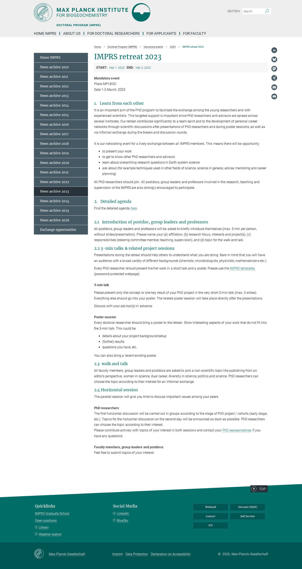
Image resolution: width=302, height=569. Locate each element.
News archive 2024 (54, 201)
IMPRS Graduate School (52, 514)
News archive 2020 (54, 163)
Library (44, 527)
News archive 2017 (54, 134)
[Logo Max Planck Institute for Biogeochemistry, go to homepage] (111, 12)
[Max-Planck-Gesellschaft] (41, 554)
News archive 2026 (54, 220)
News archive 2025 (54, 211)
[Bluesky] (274, 59)
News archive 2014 (54, 105)
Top (262, 489)
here (134, 208)
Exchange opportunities (58, 230)
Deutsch (233, 11)
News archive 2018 (54, 144)
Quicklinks (45, 506)
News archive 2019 (54, 153)
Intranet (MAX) (247, 507)
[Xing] (274, 78)
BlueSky (122, 521)
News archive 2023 (54, 191)
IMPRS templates (242, 268)
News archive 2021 (54, 172)
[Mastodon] (274, 69)
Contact (210, 516)
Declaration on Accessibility (171, 554)
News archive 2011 (54, 77)
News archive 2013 (54, 96)
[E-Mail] (274, 87)
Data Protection (137, 554)
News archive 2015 (54, 115)
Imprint (117, 554)
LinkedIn (123, 514)
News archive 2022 (54, 182)
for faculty (194, 33)
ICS (211, 525)
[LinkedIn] (274, 50)
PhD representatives (237, 430)
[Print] (274, 96)
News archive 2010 (54, 67)
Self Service (247, 516)
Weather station (50, 534)
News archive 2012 (54, 86)
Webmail (210, 507)
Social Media (125, 506)
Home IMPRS (45, 33)
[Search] (267, 11)
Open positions (46, 521)
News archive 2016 (54, 125)
